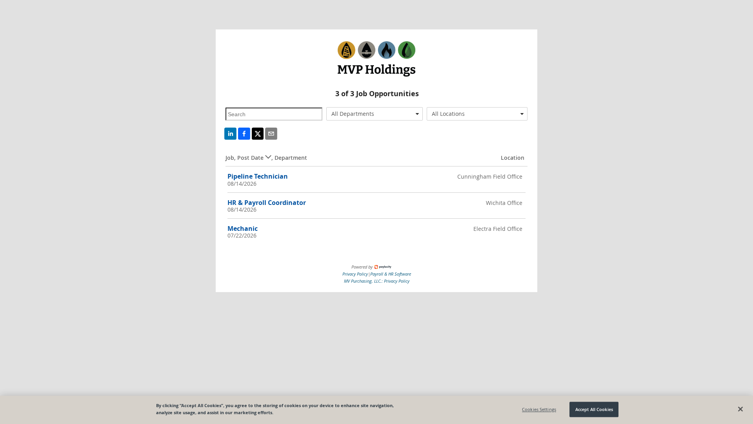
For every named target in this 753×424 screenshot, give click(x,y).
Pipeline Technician (257, 176)
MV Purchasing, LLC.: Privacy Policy (376, 281)
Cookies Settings (539, 409)
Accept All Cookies (594, 409)
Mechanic (242, 228)
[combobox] (374, 114)
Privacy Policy (355, 274)
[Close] (740, 409)
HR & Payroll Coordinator (266, 202)
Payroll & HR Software (390, 274)
